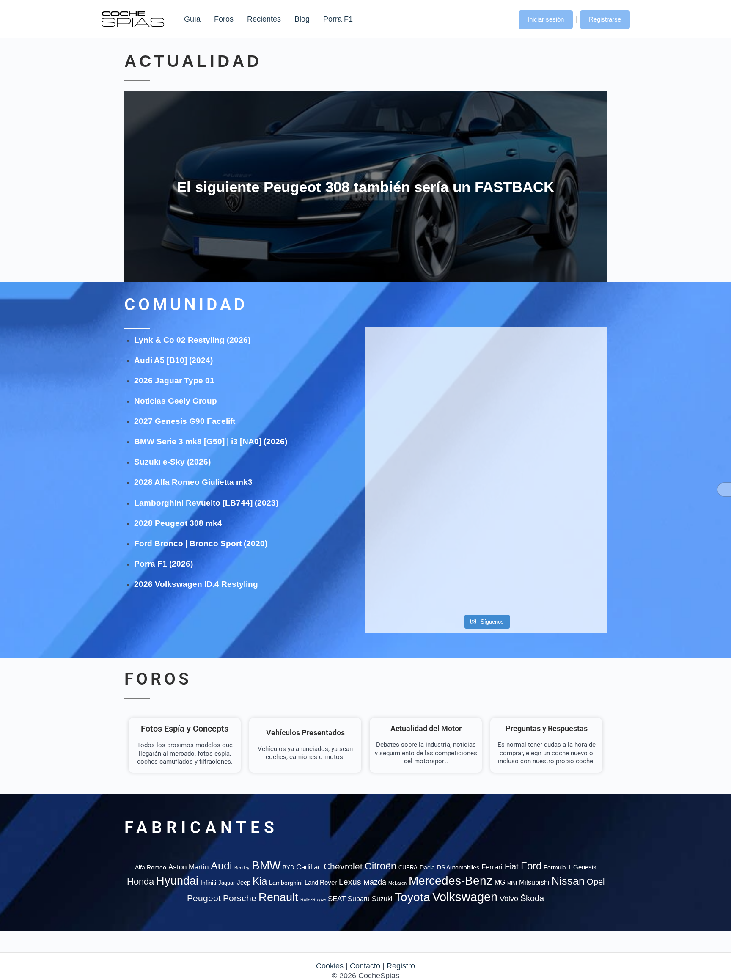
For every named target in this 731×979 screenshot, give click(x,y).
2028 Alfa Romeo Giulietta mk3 (193, 482)
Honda (140, 881)
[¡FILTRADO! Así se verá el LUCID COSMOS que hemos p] (486, 450)
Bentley (242, 867)
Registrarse (605, 19)
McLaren (397, 883)
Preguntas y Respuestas (547, 728)
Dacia (427, 867)
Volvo (509, 898)
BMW (266, 865)
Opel (596, 881)
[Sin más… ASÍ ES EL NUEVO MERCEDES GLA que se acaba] (486, 356)
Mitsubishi (534, 882)
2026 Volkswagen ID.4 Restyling (196, 584)
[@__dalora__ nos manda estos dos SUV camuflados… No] (404, 361)
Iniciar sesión (546, 19)
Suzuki (382, 898)
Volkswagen (464, 897)
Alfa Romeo (150, 867)
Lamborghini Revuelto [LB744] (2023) (206, 502)
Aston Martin (188, 867)
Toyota (412, 897)
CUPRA (408, 867)
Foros (224, 19)
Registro (401, 966)
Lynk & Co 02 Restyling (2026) (192, 340)
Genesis (584, 867)
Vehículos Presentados (305, 732)
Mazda (374, 881)
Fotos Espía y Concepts (184, 728)
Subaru (359, 898)
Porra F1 (337, 19)
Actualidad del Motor (426, 728)
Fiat (512, 866)
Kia (260, 881)
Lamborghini (285, 883)
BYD (288, 867)
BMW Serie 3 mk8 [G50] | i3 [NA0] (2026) (210, 441)
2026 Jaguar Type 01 (174, 380)
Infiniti (208, 883)
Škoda (532, 898)
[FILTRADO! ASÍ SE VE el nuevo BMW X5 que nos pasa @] (404, 435)
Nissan (568, 881)
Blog (302, 19)
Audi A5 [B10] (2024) (173, 360)
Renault (278, 897)
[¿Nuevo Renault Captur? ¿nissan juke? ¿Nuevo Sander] (568, 454)
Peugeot (204, 898)
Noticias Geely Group (175, 400)
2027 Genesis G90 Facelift (184, 421)
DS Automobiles (458, 867)
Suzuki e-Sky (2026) (172, 461)
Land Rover (321, 882)
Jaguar (226, 883)
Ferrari (492, 867)
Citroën (380, 866)
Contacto (365, 966)
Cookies (330, 966)
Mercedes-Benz (450, 880)
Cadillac (309, 867)
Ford (531, 866)
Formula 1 (557, 867)
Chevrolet (343, 866)
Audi (221, 866)
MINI (512, 883)
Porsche (239, 898)
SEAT (337, 899)
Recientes (264, 19)
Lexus (350, 881)
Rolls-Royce (313, 899)
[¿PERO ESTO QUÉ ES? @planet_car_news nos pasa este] (568, 366)
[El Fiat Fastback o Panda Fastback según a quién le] (404, 558)
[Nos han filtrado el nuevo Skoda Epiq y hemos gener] (568, 558)
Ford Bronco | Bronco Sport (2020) (200, 543)
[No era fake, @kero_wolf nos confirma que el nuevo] (486, 533)
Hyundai (177, 880)
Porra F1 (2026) (163, 563)
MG (500, 882)
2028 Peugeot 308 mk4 (178, 523)
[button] (504, 18)
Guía (192, 19)
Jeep (243, 882)
